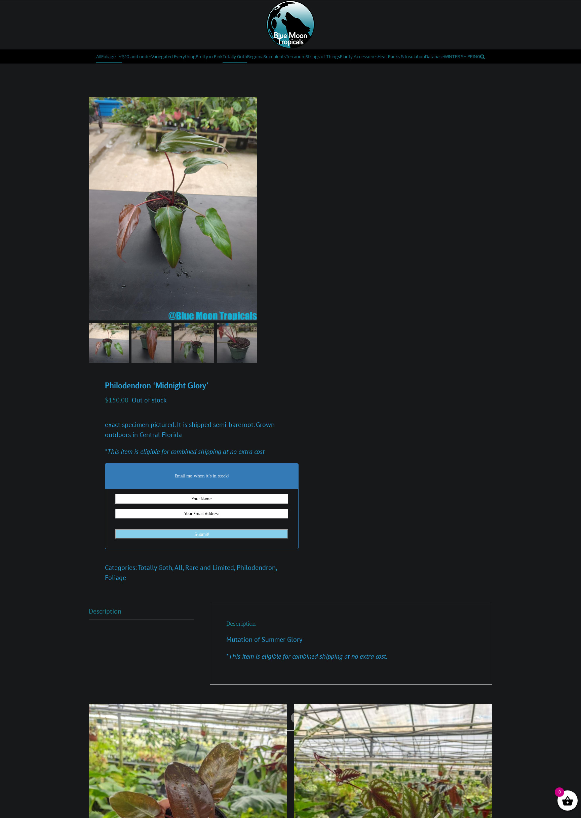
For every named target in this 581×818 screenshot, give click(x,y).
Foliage (115, 577)
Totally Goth (155, 567)
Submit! (201, 534)
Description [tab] (105, 611)
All (179, 567)
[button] (482, 56)
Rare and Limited (209, 567)
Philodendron (256, 567)
